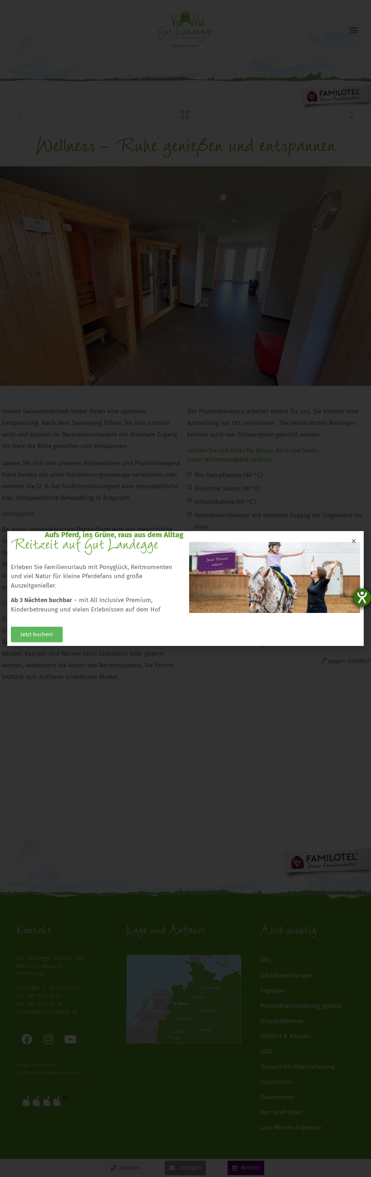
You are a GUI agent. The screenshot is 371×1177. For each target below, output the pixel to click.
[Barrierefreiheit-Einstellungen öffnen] (362, 597)
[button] (354, 541)
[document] (185, 588)
